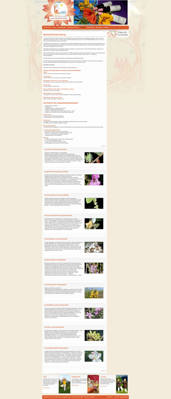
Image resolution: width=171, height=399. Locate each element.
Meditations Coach (73, 27)
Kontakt (106, 27)
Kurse (54, 27)
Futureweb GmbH (123, 397)
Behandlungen (62, 27)
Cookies (116, 397)
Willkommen (47, 27)
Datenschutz (90, 27)
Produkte (82, 27)
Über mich (99, 27)
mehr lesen (46, 387)
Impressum (109, 397)
